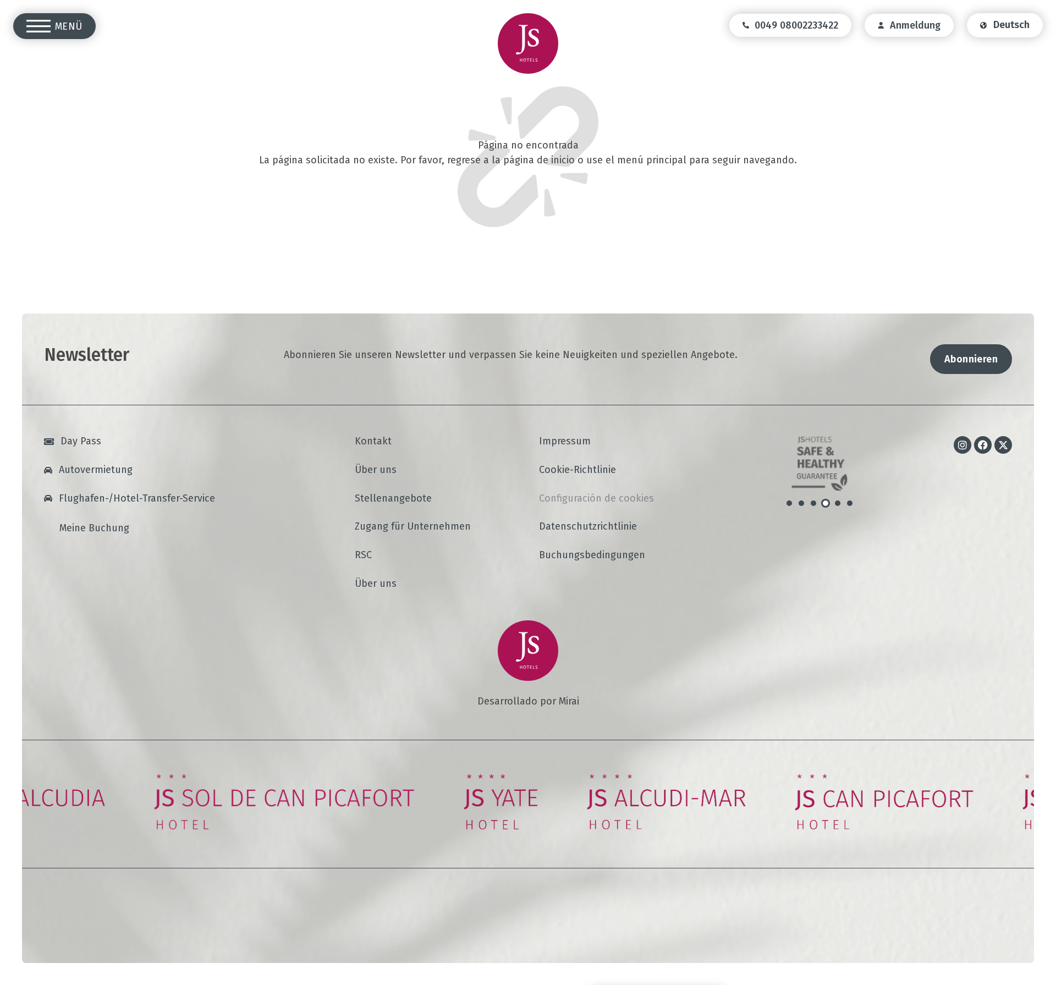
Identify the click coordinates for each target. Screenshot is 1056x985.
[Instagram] (962, 445)
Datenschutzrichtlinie (588, 526)
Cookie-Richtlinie (577, 470)
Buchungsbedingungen (592, 555)
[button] (789, 503)
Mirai (569, 701)
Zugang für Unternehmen (413, 526)
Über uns (376, 470)
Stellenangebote (393, 498)
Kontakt (373, 441)
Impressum (565, 441)
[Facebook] (983, 445)
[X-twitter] (1003, 445)
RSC (363, 555)
